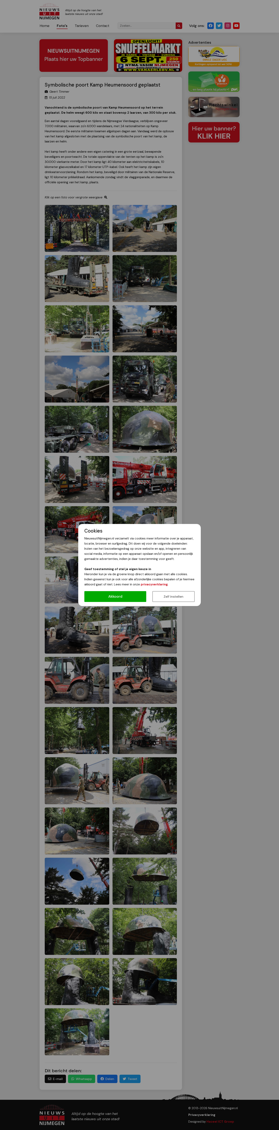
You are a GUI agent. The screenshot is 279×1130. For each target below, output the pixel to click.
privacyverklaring (154, 584)
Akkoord (115, 596)
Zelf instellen (173, 596)
